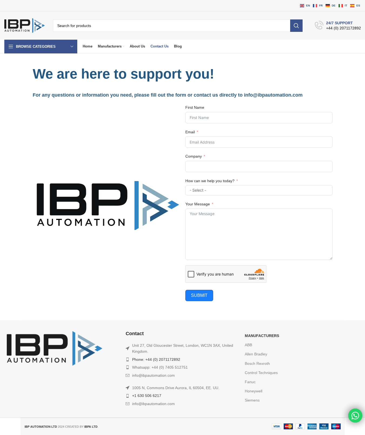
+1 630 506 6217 (146, 395)
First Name (194, 107)
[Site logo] (24, 25)
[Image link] (54, 348)
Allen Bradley (256, 354)
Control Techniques (261, 373)
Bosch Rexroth (257, 363)
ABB (248, 345)
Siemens (252, 400)
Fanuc (250, 382)
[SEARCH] (296, 25)
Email (190, 132)
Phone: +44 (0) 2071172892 (156, 359)
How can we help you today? (210, 181)
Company (193, 156)
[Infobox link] (338, 25)
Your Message (197, 204)
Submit (199, 295)
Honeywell (253, 391)
